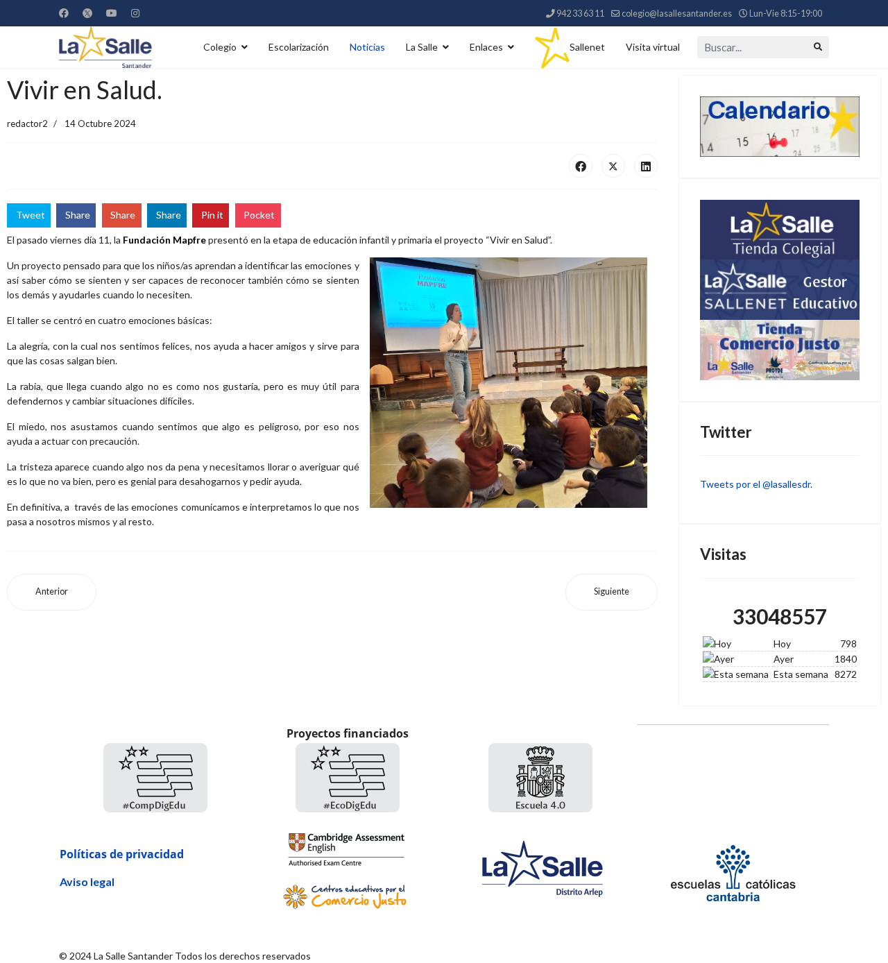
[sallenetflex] (780, 289)
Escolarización (298, 47)
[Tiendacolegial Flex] (780, 229)
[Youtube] (111, 13)
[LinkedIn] (646, 166)
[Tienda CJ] (780, 350)
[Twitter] (87, 13)
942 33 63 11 (580, 13)
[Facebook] (64, 13)
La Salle (422, 47)
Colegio (220, 47)
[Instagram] (135, 13)
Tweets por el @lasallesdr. (756, 484)
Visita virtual (653, 47)
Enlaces (486, 47)
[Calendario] (780, 126)
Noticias (367, 47)
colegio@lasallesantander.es (677, 13)
